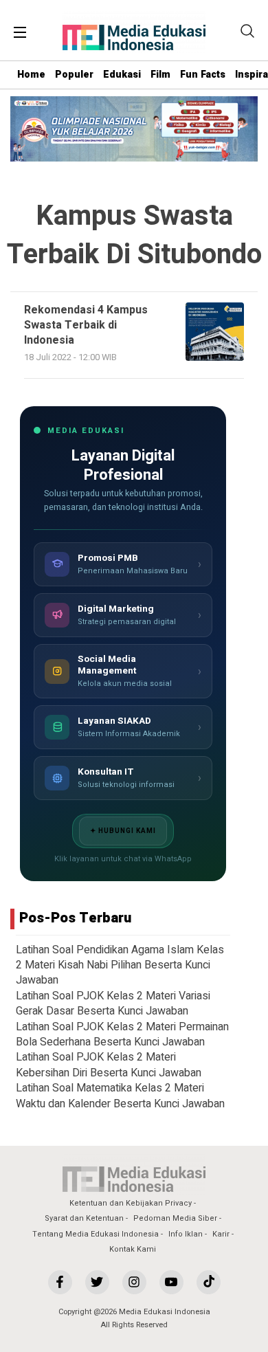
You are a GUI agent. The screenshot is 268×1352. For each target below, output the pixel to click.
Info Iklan (185, 1234)
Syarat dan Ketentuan (84, 1218)
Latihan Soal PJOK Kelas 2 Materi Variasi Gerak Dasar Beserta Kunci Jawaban (113, 1003)
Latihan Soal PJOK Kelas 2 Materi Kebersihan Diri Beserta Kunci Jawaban (108, 1065)
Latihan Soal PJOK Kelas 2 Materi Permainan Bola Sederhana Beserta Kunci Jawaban (122, 1034)
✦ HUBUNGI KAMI (123, 831)
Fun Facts (202, 74)
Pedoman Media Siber (175, 1218)
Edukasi (122, 74)
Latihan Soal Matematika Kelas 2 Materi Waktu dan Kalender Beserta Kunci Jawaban (120, 1095)
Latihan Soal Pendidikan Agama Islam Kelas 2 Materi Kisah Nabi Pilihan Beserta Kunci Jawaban (120, 965)
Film (160, 74)
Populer (74, 74)
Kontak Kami (132, 1249)
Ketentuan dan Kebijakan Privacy (130, 1203)
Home (31, 74)
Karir (221, 1234)
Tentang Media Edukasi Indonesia (95, 1234)
